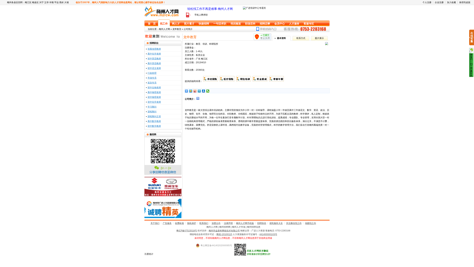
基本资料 (281, 38)
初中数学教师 (154, 126)
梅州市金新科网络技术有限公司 (224, 230)
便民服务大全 (276, 223)
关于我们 (155, 223)
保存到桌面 (464, 2)
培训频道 (236, 23)
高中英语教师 (154, 63)
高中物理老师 (154, 92)
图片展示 (319, 38)
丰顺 (51, 2)
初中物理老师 (154, 97)
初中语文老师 (154, 68)
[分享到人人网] (203, 91)
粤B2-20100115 (224, 234)
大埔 (66, 2)
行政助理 (152, 73)
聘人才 (176, 23)
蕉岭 (61, 2)
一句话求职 (219, 23)
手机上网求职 (201, 15)
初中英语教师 (154, 58)
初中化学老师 (154, 102)
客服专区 (309, 23)
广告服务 (167, 223)
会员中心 (279, 23)
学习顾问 (152, 107)
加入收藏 (451, 2)
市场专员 (152, 78)
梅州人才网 (164, 29)
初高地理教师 (154, 49)
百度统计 (148, 254)
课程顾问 (152, 111)
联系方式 (300, 38)
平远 (56, 2)
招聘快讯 (261, 223)
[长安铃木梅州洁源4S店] (162, 195)
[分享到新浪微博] (195, 91)
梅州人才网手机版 (245, 223)
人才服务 (294, 23)
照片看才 (189, 23)
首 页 (152, 23)
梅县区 (35, 2)
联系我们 (203, 223)
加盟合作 (216, 223)
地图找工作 (310, 223)
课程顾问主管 (154, 116)
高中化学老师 (154, 53)
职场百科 (250, 23)
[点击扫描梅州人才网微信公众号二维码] (471, 76)
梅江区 (28, 2)
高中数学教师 (154, 121)
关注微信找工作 (294, 223)
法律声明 (228, 223)
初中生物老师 (154, 87)
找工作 (164, 23)
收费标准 (179, 223)
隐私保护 (191, 223)
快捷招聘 (204, 23)
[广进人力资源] (162, 217)
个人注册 (427, 2)
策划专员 (152, 82)
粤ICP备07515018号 (186, 230)
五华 (46, 2)
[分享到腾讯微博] (199, 91)
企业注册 (439, 2)
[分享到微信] (207, 91)
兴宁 (41, 2)
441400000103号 (268, 234)
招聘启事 (265, 23)
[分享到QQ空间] (190, 91)
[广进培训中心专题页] (254, 8)
